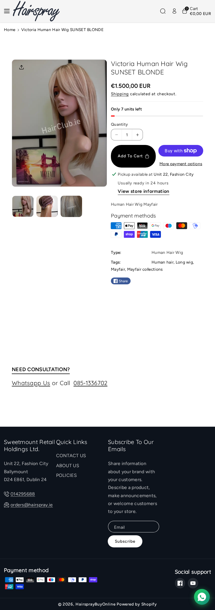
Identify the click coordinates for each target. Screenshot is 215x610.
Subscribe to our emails (131, 445)
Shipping (120, 93)
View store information (143, 191)
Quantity (119, 124)
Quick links (71, 442)
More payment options (180, 163)
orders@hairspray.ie (31, 504)
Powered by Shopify (137, 604)
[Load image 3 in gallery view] (71, 206)
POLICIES (66, 475)
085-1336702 (90, 383)
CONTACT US (71, 455)
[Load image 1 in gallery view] (23, 206)
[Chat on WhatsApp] (202, 597)
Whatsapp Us (31, 383)
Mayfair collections (145, 269)
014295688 (22, 494)
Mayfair (118, 269)
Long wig (184, 262)
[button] (8, 11)
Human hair (163, 262)
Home (9, 29)
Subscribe (125, 541)
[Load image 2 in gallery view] (47, 206)
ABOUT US (67, 465)
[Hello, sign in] (174, 11)
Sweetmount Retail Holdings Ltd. (29, 445)
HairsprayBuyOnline (95, 604)
